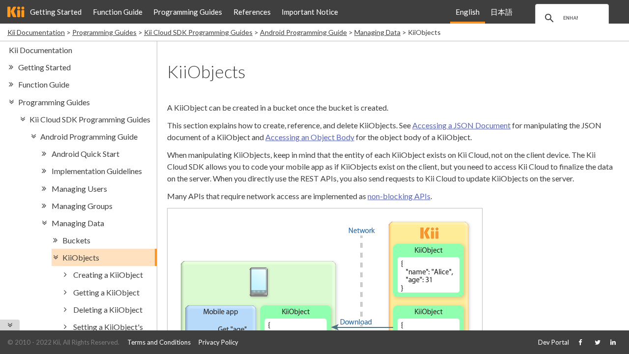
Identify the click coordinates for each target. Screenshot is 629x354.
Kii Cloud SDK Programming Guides (198, 32)
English (468, 11)
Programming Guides (187, 11)
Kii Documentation (36, 32)
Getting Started (56, 11)
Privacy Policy (218, 342)
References (252, 11)
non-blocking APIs (399, 196)
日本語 (501, 11)
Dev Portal (553, 342)
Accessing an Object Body (309, 137)
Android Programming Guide (303, 32)
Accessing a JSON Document (461, 125)
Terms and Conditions (159, 342)
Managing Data (377, 32)
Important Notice (310, 11)
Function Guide (118, 11)
